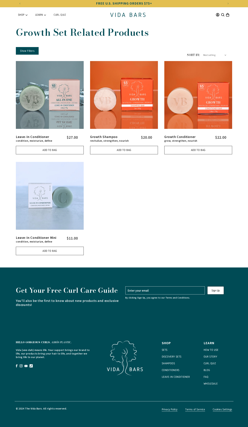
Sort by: (193, 55)
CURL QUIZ (60, 14)
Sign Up (216, 290)
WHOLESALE (211, 383)
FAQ (206, 376)
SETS (165, 349)
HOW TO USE (211, 349)
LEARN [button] (39, 14)
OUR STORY (210, 356)
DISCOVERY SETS (172, 356)
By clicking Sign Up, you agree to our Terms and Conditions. (157, 297)
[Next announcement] (228, 3)
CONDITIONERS (171, 370)
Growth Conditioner (180, 136)
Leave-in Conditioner (32, 136)
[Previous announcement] (20, 3)
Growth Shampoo (103, 136)
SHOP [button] (21, 14)
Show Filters (27, 50)
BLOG (207, 370)
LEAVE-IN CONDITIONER (176, 376)
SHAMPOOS (168, 363)
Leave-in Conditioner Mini (36, 237)
